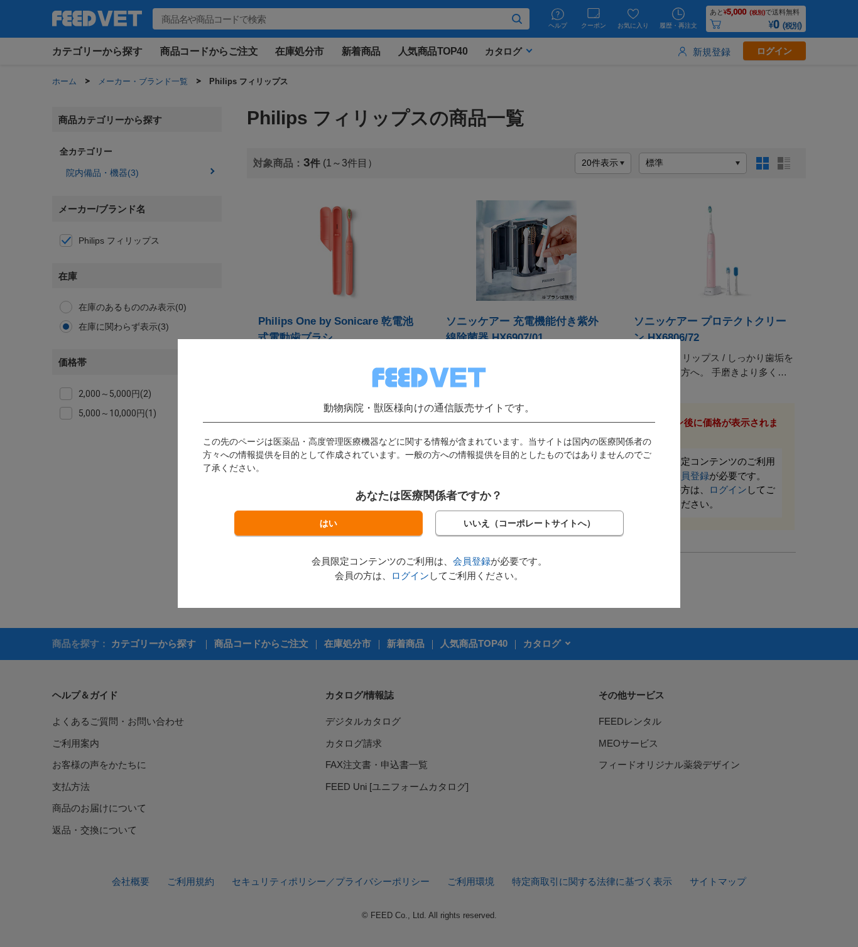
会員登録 (472, 561)
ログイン (410, 575)
